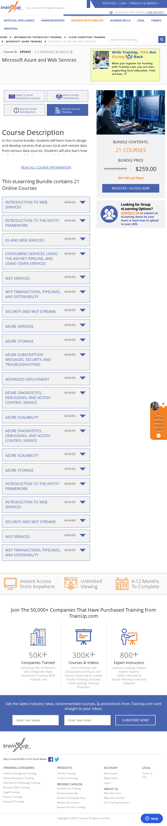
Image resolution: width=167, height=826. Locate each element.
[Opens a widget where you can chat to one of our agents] (152, 819)
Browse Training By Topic (71, 798)
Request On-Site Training (71, 807)
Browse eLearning (67, 793)
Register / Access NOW (131, 188)
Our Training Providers (117, 802)
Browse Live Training (69, 788)
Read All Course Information (46, 167)
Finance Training (12, 797)
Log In (107, 782)
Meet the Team (112, 793)
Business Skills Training (16, 787)
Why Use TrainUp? (114, 798)
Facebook (50, 759)
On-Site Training (66, 773)
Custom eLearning (67, 778)
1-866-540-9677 (155, 12)
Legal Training (11, 792)
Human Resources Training (18, 778)
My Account (110, 773)
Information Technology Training (21, 782)
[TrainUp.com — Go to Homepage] (12, 6)
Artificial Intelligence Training (19, 773)
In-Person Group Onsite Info (158, 425)
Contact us (130, 213)
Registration (111, 778)
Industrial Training (13, 801)
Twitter (57, 759)
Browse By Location (68, 802)
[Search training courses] (161, 39)
